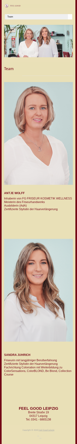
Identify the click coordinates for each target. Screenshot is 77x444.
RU (41, 438)
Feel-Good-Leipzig (46, 430)
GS (38, 436)
